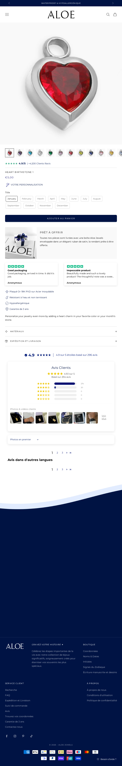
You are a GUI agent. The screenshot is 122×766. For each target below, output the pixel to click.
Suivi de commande (16, 705)
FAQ (7, 695)
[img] (31, 266)
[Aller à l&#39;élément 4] (40, 152)
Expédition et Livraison (17, 700)
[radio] (11, 199)
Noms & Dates (91, 656)
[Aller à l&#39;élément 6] (60, 152)
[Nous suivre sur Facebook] (6, 736)
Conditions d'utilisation (100, 695)
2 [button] (57, 452)
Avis (7, 711)
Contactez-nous (14, 726)
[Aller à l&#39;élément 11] (111, 152)
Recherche (11, 690)
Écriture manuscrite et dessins (100, 672)
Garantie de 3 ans (14, 721)
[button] (43, 384)
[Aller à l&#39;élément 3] (29, 152)
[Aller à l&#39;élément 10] (101, 152)
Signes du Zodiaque (94, 667)
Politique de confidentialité (102, 700)
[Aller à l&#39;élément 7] (70, 152)
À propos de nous (96, 690)
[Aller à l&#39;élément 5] (50, 152)
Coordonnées (90, 651)
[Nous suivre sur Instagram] (15, 736)
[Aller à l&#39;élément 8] (80, 152)
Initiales (87, 661)
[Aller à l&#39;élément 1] (9, 152)
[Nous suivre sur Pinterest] (23, 736)
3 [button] (62, 452)
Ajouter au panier (61, 218)
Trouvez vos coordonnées (19, 716)
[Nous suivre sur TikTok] (31, 736)
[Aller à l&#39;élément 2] (19, 152)
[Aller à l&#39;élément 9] (90, 152)
